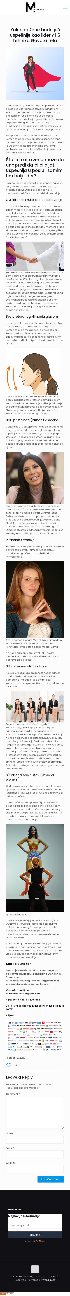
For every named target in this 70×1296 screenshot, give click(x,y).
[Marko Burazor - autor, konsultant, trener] (35, 7)
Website (11, 1163)
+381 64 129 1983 (30, 999)
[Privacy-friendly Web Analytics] (7, 1294)
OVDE (9, 1009)
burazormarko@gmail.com (23, 993)
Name (10, 1133)
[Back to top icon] (35, 1269)
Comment (13, 1094)
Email (10, 1148)
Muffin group (41, 1276)
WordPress (48, 1280)
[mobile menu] (65, 7)
